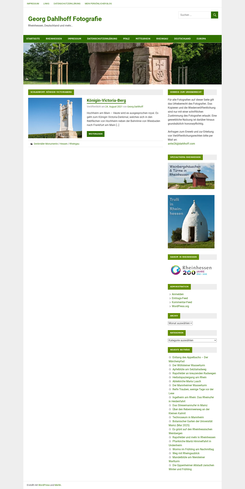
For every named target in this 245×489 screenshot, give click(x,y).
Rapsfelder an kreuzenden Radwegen (194, 373)
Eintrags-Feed (180, 298)
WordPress (44, 485)
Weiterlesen (95, 133)
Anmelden (178, 294)
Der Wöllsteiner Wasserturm (188, 365)
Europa (201, 38)
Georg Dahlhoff (135, 106)
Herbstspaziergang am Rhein (189, 377)
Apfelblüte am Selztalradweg (189, 369)
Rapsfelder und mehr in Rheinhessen (194, 437)
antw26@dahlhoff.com (181, 143)
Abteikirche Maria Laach (186, 381)
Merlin (58, 485)
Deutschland (182, 38)
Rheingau (162, 38)
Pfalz (126, 38)
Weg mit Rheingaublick (186, 453)
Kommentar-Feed (182, 302)
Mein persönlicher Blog (98, 3)
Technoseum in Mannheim (188, 417)
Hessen (64, 143)
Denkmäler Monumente (46, 143)
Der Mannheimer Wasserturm (189, 385)
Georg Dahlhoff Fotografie (65, 18)
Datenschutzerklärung (67, 3)
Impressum (33, 3)
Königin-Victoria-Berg (106, 100)
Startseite (33, 38)
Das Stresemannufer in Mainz (190, 405)
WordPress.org (180, 306)
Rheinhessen (54, 38)
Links (46, 3)
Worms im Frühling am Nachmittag (193, 449)
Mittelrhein (143, 38)
